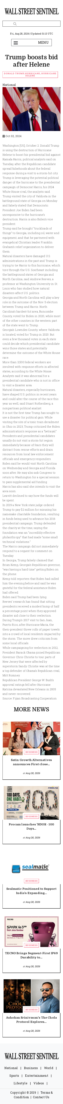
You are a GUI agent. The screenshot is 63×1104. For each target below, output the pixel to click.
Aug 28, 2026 (33, 773)
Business (31, 752)
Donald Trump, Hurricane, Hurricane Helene (30, 74)
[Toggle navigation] (15, 42)
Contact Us (41, 1097)
